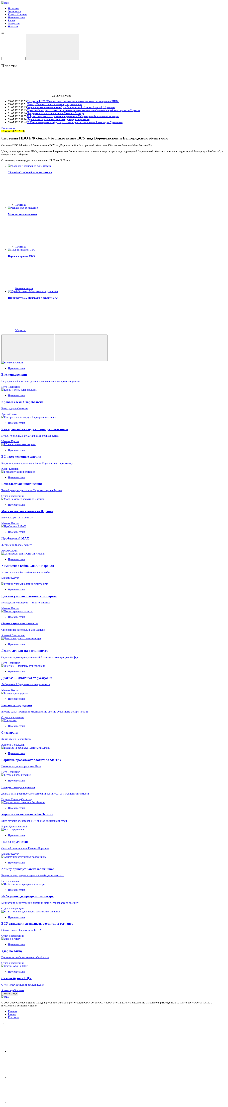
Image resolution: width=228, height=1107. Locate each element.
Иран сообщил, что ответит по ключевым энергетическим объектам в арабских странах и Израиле (83, 110)
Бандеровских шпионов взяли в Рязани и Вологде (55, 113)
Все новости (8, 128)
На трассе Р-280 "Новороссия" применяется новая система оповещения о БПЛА (73, 101)
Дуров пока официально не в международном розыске (58, 119)
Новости (13, 26)
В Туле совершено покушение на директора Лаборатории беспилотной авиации (73, 116)
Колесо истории (24, 288)
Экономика (14, 11)
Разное (12, 1014)
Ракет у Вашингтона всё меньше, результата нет (54, 104)
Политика (13, 8)
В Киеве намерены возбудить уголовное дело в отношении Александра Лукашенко (75, 122)
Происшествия (16, 17)
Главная (12, 1011)
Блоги (11, 20)
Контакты (13, 1017)
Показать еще (10, 993)
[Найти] (52, 47)
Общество (14, 23)
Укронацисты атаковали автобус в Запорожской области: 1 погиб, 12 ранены (71, 107)
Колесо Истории (17, 14)
